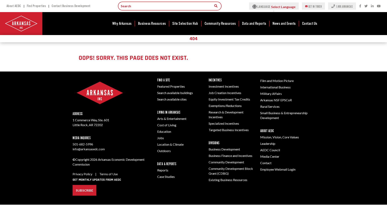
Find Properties (36, 6)
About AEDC (13, 6)
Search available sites (172, 99)
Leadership (267, 143)
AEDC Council (270, 150)
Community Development (226, 162)
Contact (266, 163)
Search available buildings (175, 93)
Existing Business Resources (228, 180)
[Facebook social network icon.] (360, 6)
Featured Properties (171, 86)
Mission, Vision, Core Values (279, 137)
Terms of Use (108, 174)
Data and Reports (254, 23)
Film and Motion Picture (277, 81)
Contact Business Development (71, 6)
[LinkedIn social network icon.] (372, 6)
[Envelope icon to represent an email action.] (306, 6)
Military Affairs (271, 93)
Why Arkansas (122, 23)
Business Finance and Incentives (230, 156)
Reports (162, 170)
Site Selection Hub (185, 23)
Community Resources (220, 23)
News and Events (284, 23)
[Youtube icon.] (379, 6)
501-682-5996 (83, 144)
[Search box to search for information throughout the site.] (215, 5)
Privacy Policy (82, 174)
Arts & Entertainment (171, 118)
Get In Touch (315, 6)
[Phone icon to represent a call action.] (333, 6)
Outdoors (164, 151)
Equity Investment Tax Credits (229, 99)
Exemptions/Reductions (225, 106)
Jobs (160, 138)
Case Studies (166, 176)
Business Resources (152, 23)
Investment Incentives (224, 86)
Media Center (269, 156)
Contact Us (309, 23)
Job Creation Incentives (225, 93)
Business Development (224, 149)
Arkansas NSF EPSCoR (276, 100)
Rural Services (270, 106)
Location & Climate (170, 144)
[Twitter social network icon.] (366, 6)
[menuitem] (122, 23)
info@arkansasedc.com (89, 149)
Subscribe (84, 190)
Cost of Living (166, 125)
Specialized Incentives (224, 123)
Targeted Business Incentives (229, 130)
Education (164, 131)
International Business (275, 87)
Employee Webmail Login (277, 169)
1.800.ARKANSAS (344, 6)
